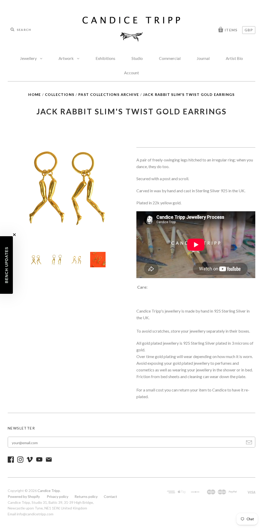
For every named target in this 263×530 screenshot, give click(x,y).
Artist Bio (234, 58)
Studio (137, 58)
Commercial (170, 58)
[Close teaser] (14, 234)
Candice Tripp (48, 490)
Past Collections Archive (108, 94)
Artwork (66, 58)
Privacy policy (57, 496)
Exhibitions (105, 58)
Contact (110, 496)
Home (34, 94)
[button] (6, 265)
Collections (59, 94)
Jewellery (28, 58)
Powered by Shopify (24, 496)
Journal (203, 58)
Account (131, 72)
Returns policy (86, 496)
